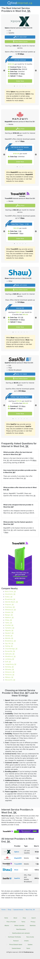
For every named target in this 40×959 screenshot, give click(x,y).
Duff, (8, 662)
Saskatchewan (16, 948)
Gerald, (8, 636)
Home (6, 918)
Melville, (9, 638)
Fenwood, (9, 675)
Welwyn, (9, 677)
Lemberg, (9, 659)
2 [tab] (17, 86)
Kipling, (9, 646)
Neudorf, (9, 633)
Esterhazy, (10, 607)
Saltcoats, (9, 654)
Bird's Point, (10, 591)
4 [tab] (23, 86)
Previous (4, 71)
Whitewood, (10, 610)
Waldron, (9, 617)
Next (36, 71)
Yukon (28, 948)
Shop (24, 918)
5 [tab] (26, 86)
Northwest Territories (14, 937)
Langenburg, (10, 664)
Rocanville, (10, 651)
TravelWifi (18, 864)
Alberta (7, 925)
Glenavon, (9, 672)
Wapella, (9, 630)
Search (33, 918)
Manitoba (33, 925)
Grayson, (9, 604)
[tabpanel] (20, 71)
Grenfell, (9, 625)
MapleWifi (17, 858)
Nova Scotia (30, 937)
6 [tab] (27, 332)
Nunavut (16, 940)
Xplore (16, 852)
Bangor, (9, 615)
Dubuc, (8, 597)
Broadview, (10, 599)
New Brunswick (21, 929)
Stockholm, (10, 594)
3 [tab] (20, 86)
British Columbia (19, 925)
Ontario (26, 940)
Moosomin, (10, 680)
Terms (23, 921)
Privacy (33, 921)
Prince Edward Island (15, 944)
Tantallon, (9, 628)
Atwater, (9, 612)
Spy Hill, (9, 643)
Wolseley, (9, 669)
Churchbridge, (11, 649)
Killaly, (8, 620)
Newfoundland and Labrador (21, 933)
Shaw (16, 870)
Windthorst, (10, 656)
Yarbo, (8, 623)
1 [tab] (14, 86)
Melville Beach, (11, 602)
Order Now (20, 81)
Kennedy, (9, 667)
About (15, 918)
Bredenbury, (10, 641)
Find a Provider (11, 921)
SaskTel (17, 878)
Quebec (30, 944)
